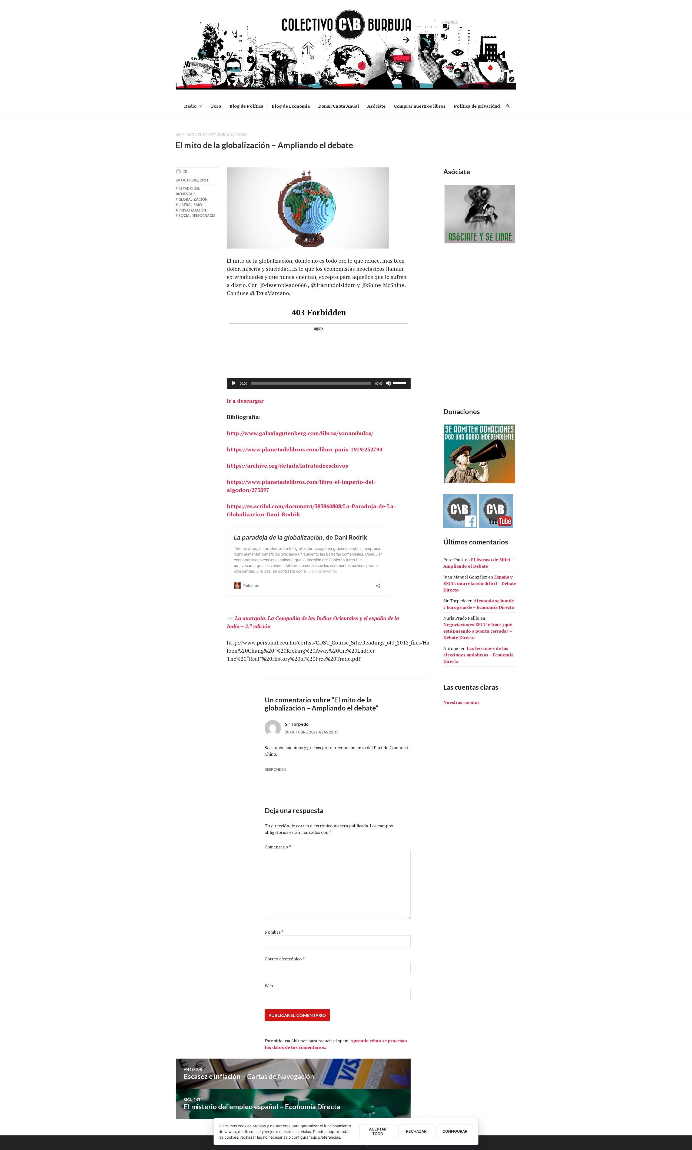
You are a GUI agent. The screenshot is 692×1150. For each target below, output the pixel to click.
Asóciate (376, 106)
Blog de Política (246, 106)
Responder (275, 769)
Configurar (455, 1131)
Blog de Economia (291, 106)
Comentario (278, 847)
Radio (190, 106)
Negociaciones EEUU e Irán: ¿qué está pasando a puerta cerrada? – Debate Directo (477, 631)
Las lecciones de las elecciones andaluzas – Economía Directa (478, 654)
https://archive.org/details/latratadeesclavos (287, 465)
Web (269, 986)
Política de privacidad (477, 106)
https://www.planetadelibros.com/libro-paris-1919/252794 (304, 449)
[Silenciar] (388, 383)
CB (184, 172)
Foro (216, 106)
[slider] (400, 383)
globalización (193, 199)
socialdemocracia (196, 215)
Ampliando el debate (196, 135)
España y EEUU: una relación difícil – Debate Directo (479, 583)
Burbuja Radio (232, 135)
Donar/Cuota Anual (338, 106)
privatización (192, 210)
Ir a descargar (245, 400)
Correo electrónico (285, 959)
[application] (319, 383)
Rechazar (416, 1131)
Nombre (274, 932)
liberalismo (190, 205)
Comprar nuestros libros (419, 106)
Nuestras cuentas (461, 702)
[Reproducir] (234, 383)
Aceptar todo (378, 1131)
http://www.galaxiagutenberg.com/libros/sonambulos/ (300, 433)
